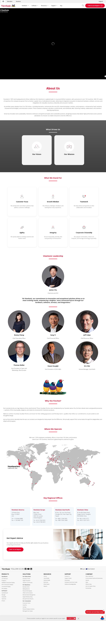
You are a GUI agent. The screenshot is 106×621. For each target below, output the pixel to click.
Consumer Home (26, 603)
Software (34, 5)
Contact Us (67, 576)
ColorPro (25, 605)
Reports (45, 586)
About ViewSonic (89, 576)
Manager (3, 595)
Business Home (26, 587)
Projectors (4, 580)
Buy (61, 5)
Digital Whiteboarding (27, 597)
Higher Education (26, 580)
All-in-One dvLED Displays (7, 584)
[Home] (3, 1)
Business (18, 1)
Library (45, 576)
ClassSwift (4, 597)
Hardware (24, 5)
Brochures (46, 582)
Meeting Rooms (26, 589)
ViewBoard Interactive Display (8, 582)
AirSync (3, 600)
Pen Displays (4, 588)
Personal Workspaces (27, 591)
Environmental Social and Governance (94, 578)
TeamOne (4, 598)
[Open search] (83, 5)
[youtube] (28, 569)
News (87, 582)
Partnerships (88, 588)
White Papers (46, 584)
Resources (44, 5)
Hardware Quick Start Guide (71, 582)
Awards (87, 580)
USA (70, 618)
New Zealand (91, 569)
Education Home (26, 578)
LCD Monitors (5, 578)
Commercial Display (6, 586)
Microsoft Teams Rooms (28, 598)
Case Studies (46, 578)
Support (101, 1)
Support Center (68, 578)
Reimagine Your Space (28, 611)
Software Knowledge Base (70, 584)
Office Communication (28, 593)
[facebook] (26, 569)
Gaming (24, 607)
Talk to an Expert (94, 6)
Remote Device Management (29, 595)
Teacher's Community (27, 582)
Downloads (67, 580)
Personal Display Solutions (28, 609)
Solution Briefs (47, 580)
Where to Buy (89, 584)
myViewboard (5, 593)
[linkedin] (31, 569)
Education (9, 1)
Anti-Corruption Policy (90, 586)
